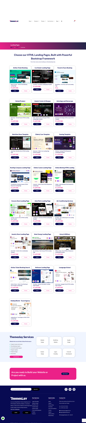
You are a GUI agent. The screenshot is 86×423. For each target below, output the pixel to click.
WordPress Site (35, 404)
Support (49, 403)
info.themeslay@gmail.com (65, 410)
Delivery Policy (51, 413)
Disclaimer (50, 406)
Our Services (50, 21)
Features (34, 413)
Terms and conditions (52, 408)
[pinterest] (66, 389)
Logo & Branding (35, 401)
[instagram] (74, 389)
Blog (57, 21)
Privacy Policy (51, 404)
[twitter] (70, 389)
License (49, 410)
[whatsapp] (3, 418)
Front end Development (36, 410)
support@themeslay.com (65, 412)
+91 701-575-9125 (64, 406)
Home (13, 47)
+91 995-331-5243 (64, 407)
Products (36, 21)
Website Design (35, 403)
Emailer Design (35, 408)
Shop (30, 21)
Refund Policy (51, 415)
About (49, 401)
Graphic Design (35, 406)
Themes (42, 21)
